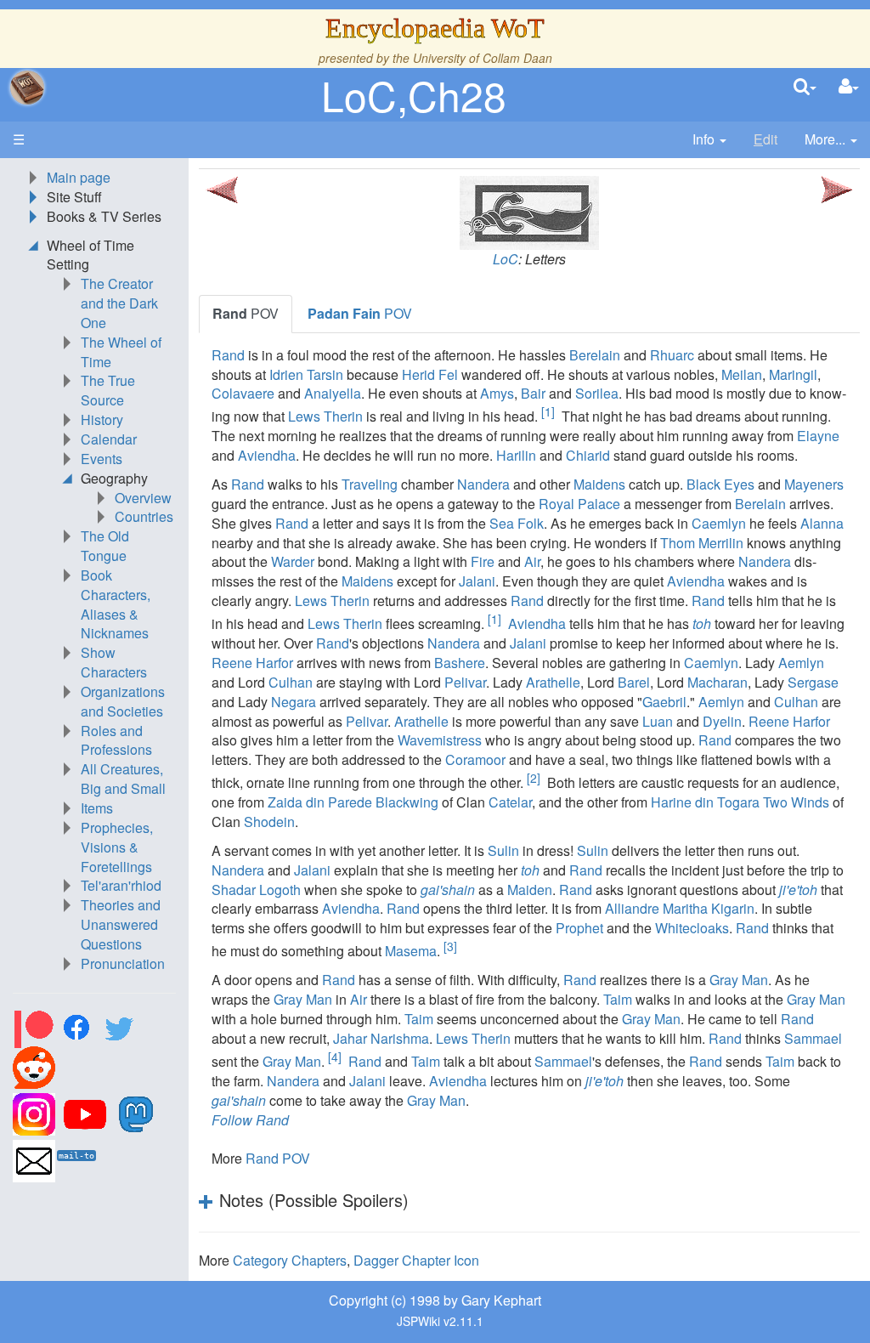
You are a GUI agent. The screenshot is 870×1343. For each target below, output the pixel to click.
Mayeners (814, 484)
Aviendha (267, 455)
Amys (497, 393)
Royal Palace (579, 503)
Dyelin (722, 721)
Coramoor (475, 759)
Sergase (813, 682)
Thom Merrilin (701, 542)
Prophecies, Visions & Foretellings (117, 847)
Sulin (503, 850)
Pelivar (465, 682)
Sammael (813, 1038)
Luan (657, 721)
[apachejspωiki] (27, 88)
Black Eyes (720, 484)
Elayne (818, 435)
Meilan (741, 374)
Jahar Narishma (381, 1038)
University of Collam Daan (482, 57)
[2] (533, 777)
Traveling (370, 484)
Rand (228, 355)
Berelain (594, 355)
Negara (293, 701)
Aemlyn (801, 662)
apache (27, 88)
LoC (505, 259)
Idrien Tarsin (306, 374)
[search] (805, 87)
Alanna (822, 523)
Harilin (516, 455)
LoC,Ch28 (413, 94)
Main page (78, 177)
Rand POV (278, 1158)
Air (532, 561)
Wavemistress (440, 740)
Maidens (599, 484)
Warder (292, 561)
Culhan (290, 682)
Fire (482, 561)
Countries (144, 516)
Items (97, 808)
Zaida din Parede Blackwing (353, 802)
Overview (143, 497)
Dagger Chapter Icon (416, 1260)
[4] (335, 1056)
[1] (548, 411)
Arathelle (553, 682)
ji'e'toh (798, 889)
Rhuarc (672, 355)
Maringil (793, 374)
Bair (533, 393)
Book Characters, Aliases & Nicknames (115, 604)
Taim (617, 999)
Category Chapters (290, 1260)
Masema (411, 950)
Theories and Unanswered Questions (121, 924)
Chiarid (588, 455)
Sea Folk (516, 523)
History (102, 419)
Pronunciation (123, 963)
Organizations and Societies (123, 701)
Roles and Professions (116, 740)
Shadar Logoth (256, 889)
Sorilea (597, 393)
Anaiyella (332, 393)
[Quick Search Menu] (805, 87)
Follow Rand (250, 1120)
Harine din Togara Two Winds (740, 802)
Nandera (483, 484)
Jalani (477, 581)
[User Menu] (849, 87)
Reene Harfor (252, 662)
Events (101, 458)
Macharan (717, 682)
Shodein (269, 821)
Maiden (529, 889)
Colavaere (243, 393)
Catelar (510, 802)
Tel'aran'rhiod (121, 885)
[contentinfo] (709, 140)
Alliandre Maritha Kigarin (679, 908)
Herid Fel (430, 374)
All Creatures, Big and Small (123, 778)
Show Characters (114, 662)
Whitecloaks (692, 928)
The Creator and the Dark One (119, 303)
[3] (450, 946)
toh (701, 623)
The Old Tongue (105, 545)
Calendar (109, 439)
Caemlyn (719, 523)
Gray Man (738, 979)
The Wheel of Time (121, 351)
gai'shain (448, 889)
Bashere (459, 662)
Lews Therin (325, 417)
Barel (634, 682)
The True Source (108, 390)
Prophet (579, 928)
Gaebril (664, 701)
